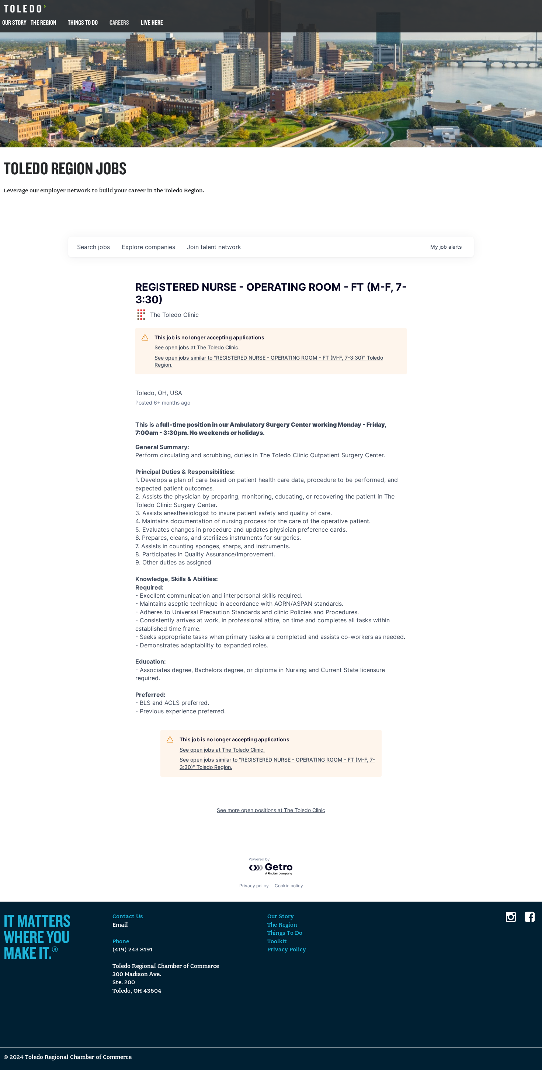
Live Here (152, 22)
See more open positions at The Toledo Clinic (271, 810)
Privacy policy (254, 885)
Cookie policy (289, 885)
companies (148, 247)
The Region (43, 22)
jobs (93, 247)
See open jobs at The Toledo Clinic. (197, 347)
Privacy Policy (286, 950)
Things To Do (83, 22)
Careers (119, 22)
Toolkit (277, 942)
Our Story (14, 22)
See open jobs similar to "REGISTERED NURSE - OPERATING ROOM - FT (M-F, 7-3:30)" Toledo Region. (268, 361)
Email (120, 925)
